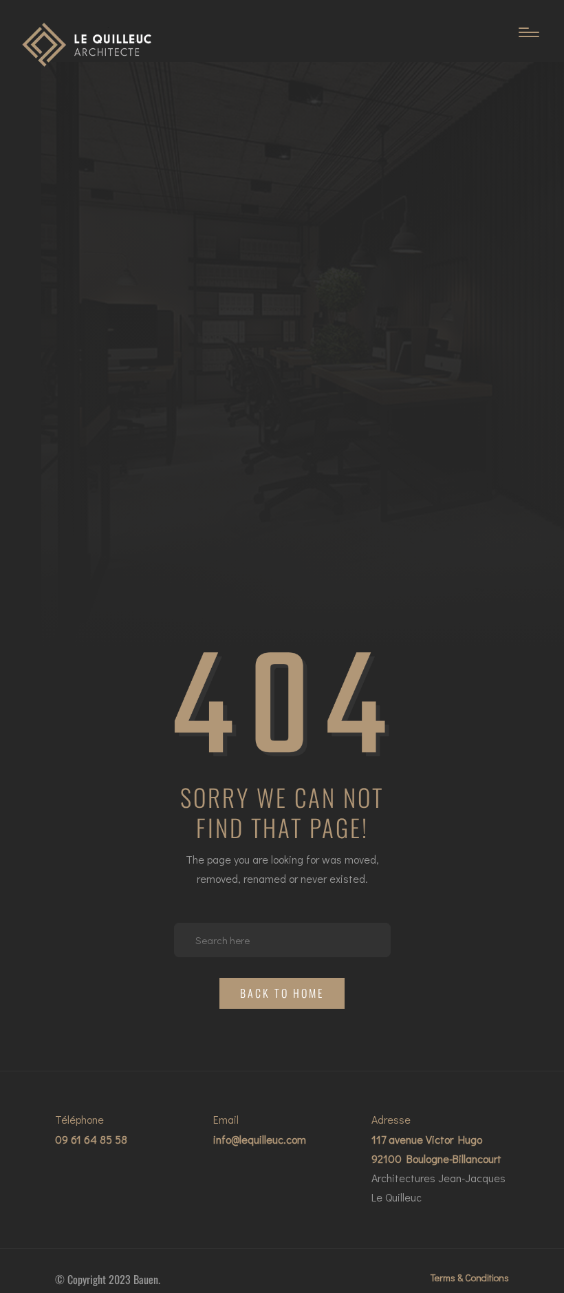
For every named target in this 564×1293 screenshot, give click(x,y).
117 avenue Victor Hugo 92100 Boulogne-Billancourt (436, 1149)
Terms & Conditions (470, 1277)
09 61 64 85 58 (91, 1139)
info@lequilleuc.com (259, 1139)
